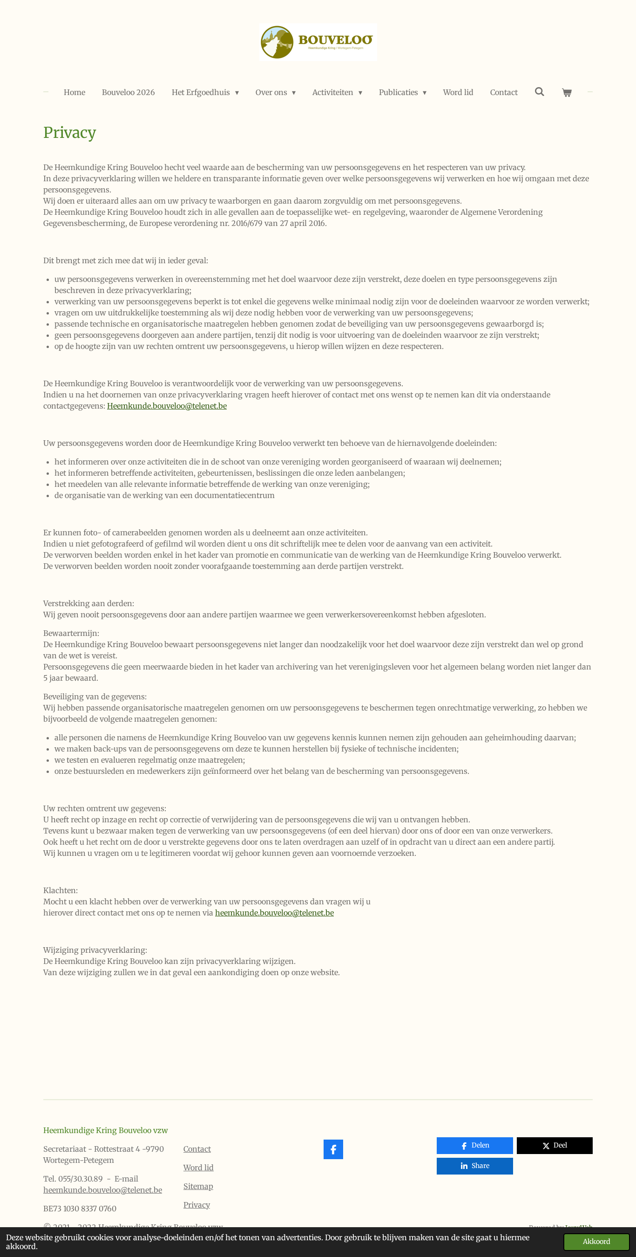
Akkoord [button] (596, 1241)
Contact (197, 1149)
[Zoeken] (539, 91)
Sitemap (198, 1186)
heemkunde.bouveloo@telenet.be (102, 1190)
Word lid (198, 1167)
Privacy (196, 1204)
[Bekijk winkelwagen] (566, 92)
